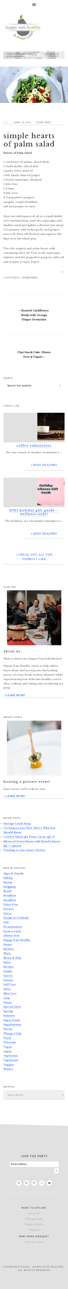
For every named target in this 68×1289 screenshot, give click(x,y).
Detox (7, 913)
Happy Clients (34, 1224)
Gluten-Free (11, 935)
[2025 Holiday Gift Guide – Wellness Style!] (34, 492)
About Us (34, 1213)
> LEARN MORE (14, 695)
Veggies (8, 1064)
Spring (8, 1011)
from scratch (12, 931)
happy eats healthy (34, 27)
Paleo (7, 962)
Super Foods (11, 1020)
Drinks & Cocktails (16, 917)
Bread (7, 891)
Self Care (9, 984)
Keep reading (45, 465)
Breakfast (9, 895)
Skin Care (10, 993)
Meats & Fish (12, 958)
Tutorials (9, 1042)
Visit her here (34, 1242)
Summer (9, 1015)
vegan (7, 1051)
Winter (8, 1069)
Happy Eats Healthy (17, 940)
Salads (7, 971)
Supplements (12, 1024)
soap (6, 997)
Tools (7, 1038)
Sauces (8, 975)
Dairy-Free (43, 122)
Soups (7, 1002)
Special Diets (12, 1006)
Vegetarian (10, 1060)
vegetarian (10, 1055)
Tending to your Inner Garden (24, 850)
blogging (9, 886)
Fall (6, 922)
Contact (34, 1229)
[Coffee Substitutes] (34, 427)
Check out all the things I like (35, 557)
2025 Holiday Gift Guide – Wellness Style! (34, 512)
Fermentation (12, 926)
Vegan (7, 1046)
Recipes (8, 966)
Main (7, 953)
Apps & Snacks (13, 873)
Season (8, 980)
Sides (7, 989)
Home (7, 944)
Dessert (8, 908)
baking (8, 877)
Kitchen (8, 949)
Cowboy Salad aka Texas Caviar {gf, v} (29, 836)
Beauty (8, 882)
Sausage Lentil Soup (17, 823)
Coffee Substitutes (34, 446)
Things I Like (12, 1033)
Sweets (8, 1029)
